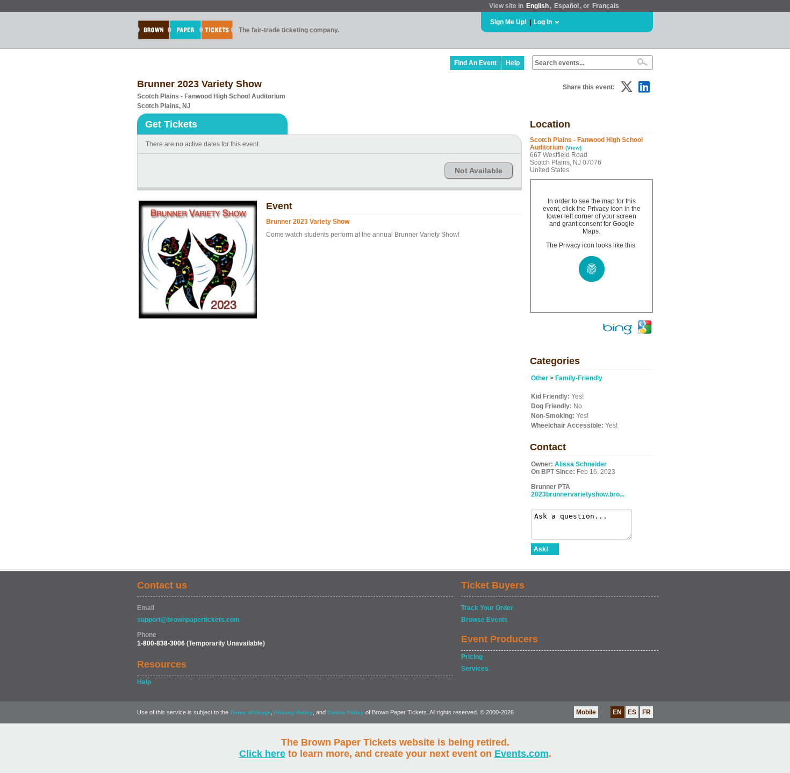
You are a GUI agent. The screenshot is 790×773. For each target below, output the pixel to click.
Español (566, 6)
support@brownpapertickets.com (188, 619)
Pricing (472, 657)
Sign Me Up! (508, 22)
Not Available (478, 170)
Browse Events (484, 619)
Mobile (586, 712)
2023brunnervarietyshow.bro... (577, 494)
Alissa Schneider (581, 464)
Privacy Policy (293, 712)
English (537, 6)
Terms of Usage (250, 712)
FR (646, 712)
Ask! (541, 549)
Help (513, 63)
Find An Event (475, 63)
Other (539, 378)
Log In (543, 22)
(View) (573, 148)
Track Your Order (487, 608)
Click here (262, 753)
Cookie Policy (345, 712)
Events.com (521, 753)
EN (617, 712)
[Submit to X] (626, 87)
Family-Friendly (578, 378)
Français (605, 6)
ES (632, 712)
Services (475, 668)
